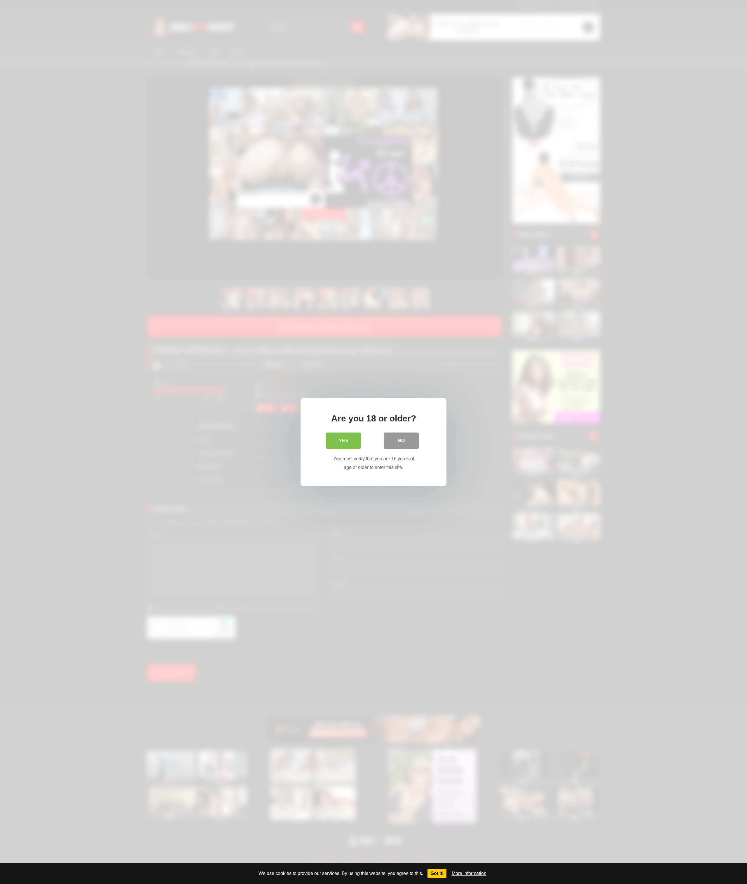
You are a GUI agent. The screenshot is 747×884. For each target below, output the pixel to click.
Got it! (437, 873)
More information (469, 873)
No (401, 440)
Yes (343, 440)
